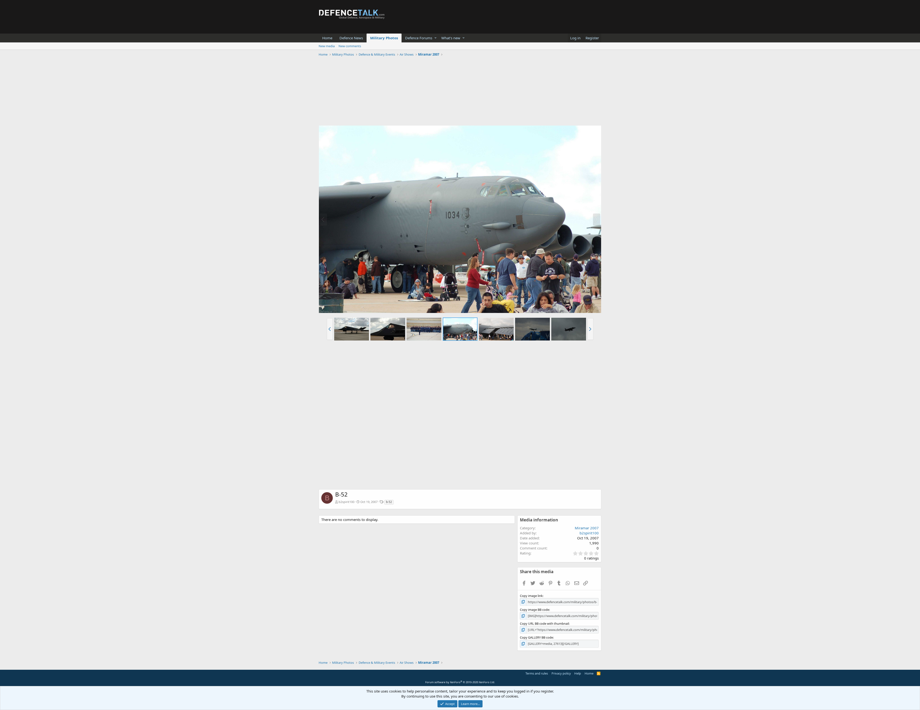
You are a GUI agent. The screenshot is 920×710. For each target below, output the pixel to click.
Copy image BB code (534, 609)
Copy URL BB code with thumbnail (544, 623)
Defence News (351, 37)
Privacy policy (561, 673)
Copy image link (531, 596)
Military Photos (384, 37)
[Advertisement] (460, 91)
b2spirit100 (346, 502)
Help (577, 673)
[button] (435, 38)
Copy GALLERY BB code (536, 637)
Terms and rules (536, 673)
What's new (450, 37)
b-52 (389, 502)
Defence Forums (418, 37)
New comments (350, 46)
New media (327, 46)
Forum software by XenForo (460, 682)
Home (327, 37)
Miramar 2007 (587, 527)
